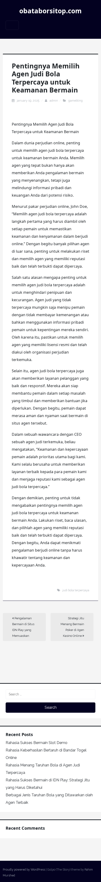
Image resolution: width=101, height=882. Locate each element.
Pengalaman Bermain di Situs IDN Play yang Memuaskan (23, 627)
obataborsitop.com (50, 10)
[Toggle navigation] (12, 25)
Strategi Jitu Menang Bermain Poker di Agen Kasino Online (72, 627)
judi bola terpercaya (75, 590)
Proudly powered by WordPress (24, 869)
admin (54, 100)
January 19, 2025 (28, 100)
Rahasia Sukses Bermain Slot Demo (36, 742)
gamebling (75, 100)
